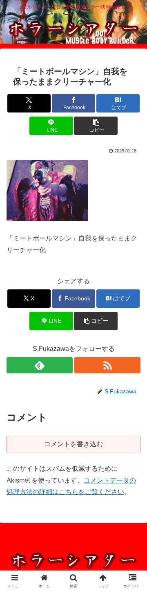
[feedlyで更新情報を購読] (40, 365)
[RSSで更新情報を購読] (107, 365)
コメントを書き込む (73, 444)
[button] (96, 126)
